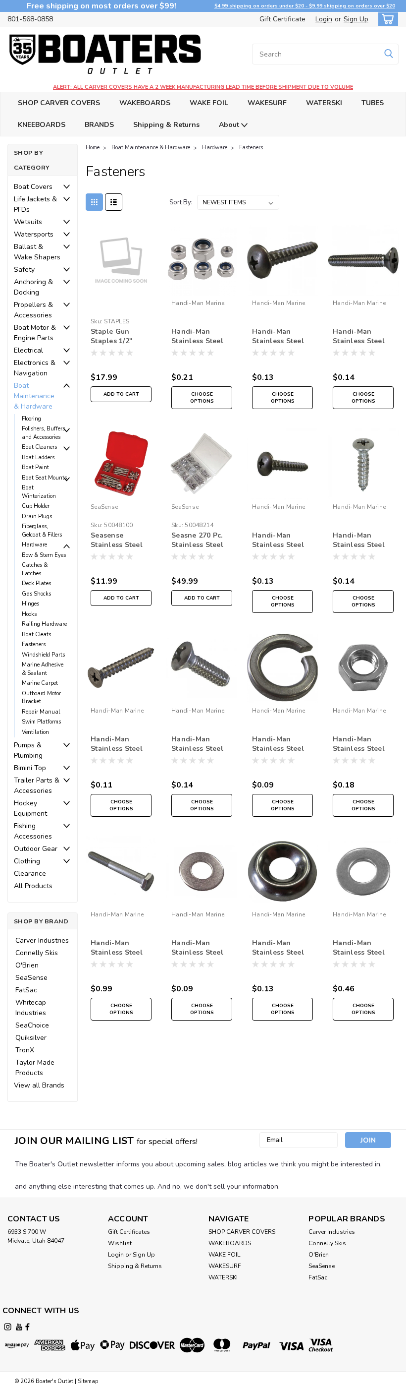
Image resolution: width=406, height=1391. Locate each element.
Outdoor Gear (35, 848)
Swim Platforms (41, 722)
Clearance (30, 873)
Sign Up (356, 19)
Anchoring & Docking (33, 287)
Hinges (30, 603)
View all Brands (39, 1085)
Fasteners (34, 644)
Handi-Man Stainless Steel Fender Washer (359, 948)
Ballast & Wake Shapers (37, 252)
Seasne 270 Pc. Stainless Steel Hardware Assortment (197, 540)
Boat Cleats (36, 634)
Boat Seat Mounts (44, 478)
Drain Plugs (37, 516)
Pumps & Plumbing (28, 750)
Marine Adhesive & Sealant (42, 669)
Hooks (29, 614)
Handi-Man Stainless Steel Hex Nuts (359, 744)
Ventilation (35, 732)
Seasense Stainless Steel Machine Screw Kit (117, 540)
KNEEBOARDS (41, 124)
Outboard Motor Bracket (41, 698)
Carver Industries (42, 940)
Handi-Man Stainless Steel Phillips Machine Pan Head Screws (282, 337)
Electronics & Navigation (34, 368)
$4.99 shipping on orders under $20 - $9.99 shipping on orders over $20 (304, 5)
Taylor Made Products (34, 1068)
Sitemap (88, 1381)
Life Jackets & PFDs (35, 204)
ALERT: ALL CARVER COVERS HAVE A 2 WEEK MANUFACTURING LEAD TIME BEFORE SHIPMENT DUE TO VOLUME (203, 87)
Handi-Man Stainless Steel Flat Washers (197, 948)
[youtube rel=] (19, 1327)
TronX (24, 1050)
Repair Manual (41, 712)
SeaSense (31, 977)
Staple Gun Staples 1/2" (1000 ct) (111, 337)
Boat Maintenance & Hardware (34, 396)
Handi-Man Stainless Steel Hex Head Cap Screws (117, 948)
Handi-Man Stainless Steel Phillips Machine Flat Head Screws (362, 337)
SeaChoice (32, 1025)
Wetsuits (28, 222)
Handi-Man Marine (197, 303)
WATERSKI (324, 103)
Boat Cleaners (39, 447)
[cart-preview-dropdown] (386, 19)
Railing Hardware (44, 624)
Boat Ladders (38, 457)
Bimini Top (30, 768)
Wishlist (120, 1243)
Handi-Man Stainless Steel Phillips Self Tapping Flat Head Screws (117, 744)
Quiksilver (31, 1037)
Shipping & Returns (166, 124)
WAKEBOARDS (144, 103)
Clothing (27, 861)
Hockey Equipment (30, 808)
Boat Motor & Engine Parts (35, 333)
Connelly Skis (36, 953)
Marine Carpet (40, 683)
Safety (24, 269)
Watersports (33, 234)
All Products (33, 886)
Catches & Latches (35, 569)
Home (93, 147)
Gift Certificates (129, 1232)
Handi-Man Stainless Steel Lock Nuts (197, 337)
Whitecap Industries (30, 1008)
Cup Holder (36, 506)
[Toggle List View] (113, 202)
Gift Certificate (282, 19)
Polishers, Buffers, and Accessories (44, 433)
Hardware (34, 544)
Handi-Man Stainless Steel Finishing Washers (278, 948)
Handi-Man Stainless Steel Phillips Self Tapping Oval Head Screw (359, 540)
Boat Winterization (39, 492)
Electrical (28, 350)
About (230, 124)
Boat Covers (33, 186)
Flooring (31, 419)
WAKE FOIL (209, 103)
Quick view (121, 288)
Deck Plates (36, 583)
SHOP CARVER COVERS (59, 103)
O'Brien (27, 965)
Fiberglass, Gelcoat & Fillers (42, 531)
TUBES (372, 103)
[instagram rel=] (7, 1327)
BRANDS (99, 124)
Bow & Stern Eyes (44, 555)
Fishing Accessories (33, 831)
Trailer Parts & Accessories (36, 785)
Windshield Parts (43, 655)
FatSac (26, 990)
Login (323, 19)
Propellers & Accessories (33, 310)
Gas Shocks (36, 594)
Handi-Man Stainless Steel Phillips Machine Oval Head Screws (200, 744)
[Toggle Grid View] (94, 202)
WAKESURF (267, 103)
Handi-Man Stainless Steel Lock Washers (278, 744)
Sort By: (181, 202)
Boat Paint (35, 467)
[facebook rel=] (27, 1327)
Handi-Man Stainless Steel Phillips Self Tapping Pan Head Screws (278, 540)
